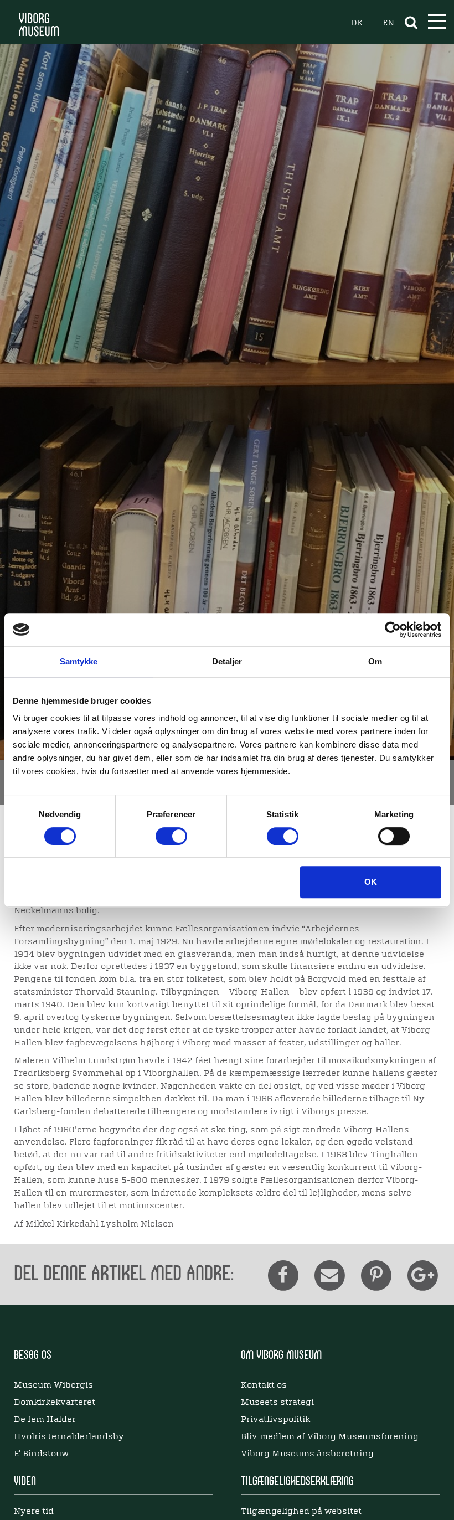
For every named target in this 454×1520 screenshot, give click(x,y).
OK (370, 882)
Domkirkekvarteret (54, 1402)
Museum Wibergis (53, 1385)
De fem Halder (45, 1419)
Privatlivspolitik (275, 1419)
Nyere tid (34, 1511)
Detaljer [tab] (227, 661)
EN (388, 23)
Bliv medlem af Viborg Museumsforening (330, 1437)
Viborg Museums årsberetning (307, 1454)
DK (356, 23)
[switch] (171, 836)
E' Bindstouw (41, 1454)
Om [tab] (375, 661)
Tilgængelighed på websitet (301, 1511)
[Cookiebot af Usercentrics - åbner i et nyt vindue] (392, 629)
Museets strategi (277, 1402)
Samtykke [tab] (79, 661)
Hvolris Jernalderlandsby (69, 1437)
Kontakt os (264, 1385)
